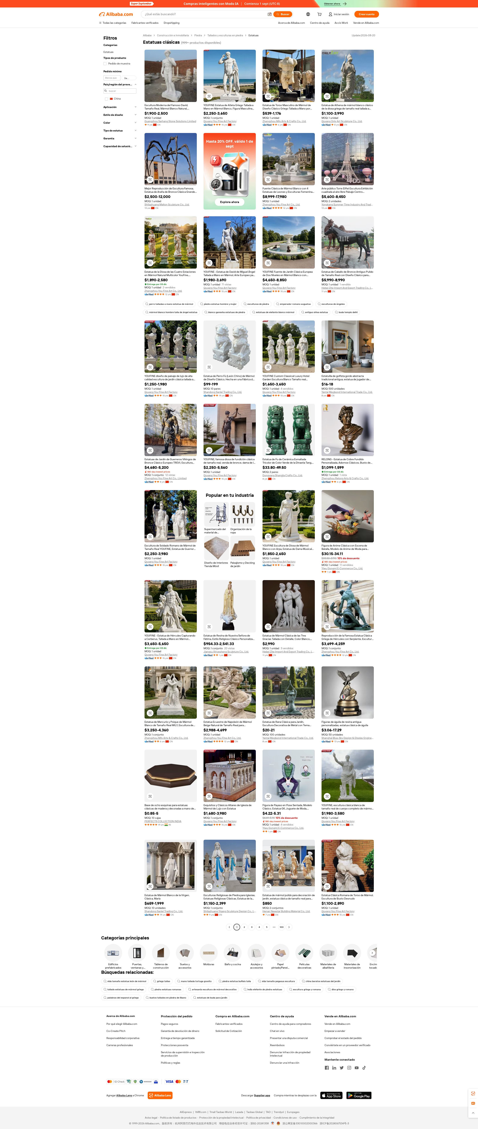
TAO (268, 1112)
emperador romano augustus (295, 304)
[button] (269, 14)
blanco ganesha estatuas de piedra (226, 312)
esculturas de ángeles (333, 304)
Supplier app (262, 1095)
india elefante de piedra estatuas (264, 989)
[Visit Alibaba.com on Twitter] (341, 1067)
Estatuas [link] (254, 35)
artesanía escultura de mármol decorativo (214, 989)
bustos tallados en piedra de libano (168, 997)
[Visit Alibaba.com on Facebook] (327, 1067)
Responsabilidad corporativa (122, 1038)
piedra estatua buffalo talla (236, 981)
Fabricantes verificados (229, 1023)
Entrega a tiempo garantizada (178, 1038)
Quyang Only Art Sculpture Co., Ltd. (342, 121)
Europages (293, 1112)
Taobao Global (254, 1112)
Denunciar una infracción (284, 1062)
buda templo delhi (348, 312)
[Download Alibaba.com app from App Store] (331, 1095)
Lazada (239, 1112)
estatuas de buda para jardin (212, 997)
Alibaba (147, 35)
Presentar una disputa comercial (289, 1038)
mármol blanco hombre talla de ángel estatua (173, 312)
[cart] (320, 14)
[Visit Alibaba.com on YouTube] (356, 1067)
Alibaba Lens (124, 1095)
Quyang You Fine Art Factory (220, 121)
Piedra (198, 35)
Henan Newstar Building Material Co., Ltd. (286, 911)
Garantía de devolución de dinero (180, 1030)
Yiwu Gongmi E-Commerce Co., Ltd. (342, 568)
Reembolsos (277, 1045)
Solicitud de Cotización (228, 1030)
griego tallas (163, 981)
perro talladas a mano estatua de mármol (171, 304)
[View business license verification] (272, 1123)
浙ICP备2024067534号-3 (334, 1123)
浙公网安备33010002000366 (300, 1123)
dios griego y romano (343, 989)
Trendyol (279, 1112)
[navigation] (120, 481)
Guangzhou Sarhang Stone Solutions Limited (170, 121)
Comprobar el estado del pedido (343, 1038)
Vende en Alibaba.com (337, 1023)
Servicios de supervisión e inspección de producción (183, 1054)
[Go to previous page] (229, 927)
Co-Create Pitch (115, 1030)
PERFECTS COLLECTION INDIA (163, 821)
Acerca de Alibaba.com (120, 1016)
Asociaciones (332, 1052)
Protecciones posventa (174, 1045)
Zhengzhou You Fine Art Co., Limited (166, 478)
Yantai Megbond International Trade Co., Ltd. (347, 392)
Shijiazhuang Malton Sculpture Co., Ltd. (167, 204)
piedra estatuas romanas (168, 989)
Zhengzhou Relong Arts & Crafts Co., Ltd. (345, 478)
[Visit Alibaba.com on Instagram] (349, 1067)
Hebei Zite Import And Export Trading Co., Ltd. (348, 287)
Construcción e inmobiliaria (173, 35)
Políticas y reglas (170, 1062)
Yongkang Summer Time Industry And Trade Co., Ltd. (348, 204)
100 (282, 927)
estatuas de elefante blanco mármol (275, 312)
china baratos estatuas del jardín (323, 981)
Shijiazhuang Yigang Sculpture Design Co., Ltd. (230, 911)
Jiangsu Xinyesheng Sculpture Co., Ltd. (226, 651)
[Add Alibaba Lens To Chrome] (160, 1095)
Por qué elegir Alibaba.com (121, 1023)
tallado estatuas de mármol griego (125, 989)
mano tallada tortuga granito (196, 981)
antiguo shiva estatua (316, 312)
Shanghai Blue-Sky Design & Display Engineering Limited (348, 737)
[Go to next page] (289, 927)
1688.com (200, 1112)
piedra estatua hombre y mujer (220, 304)
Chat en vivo (277, 1030)
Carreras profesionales (119, 1045)
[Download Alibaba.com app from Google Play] (359, 1095)
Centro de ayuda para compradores (290, 1023)
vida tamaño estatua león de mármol (126, 981)
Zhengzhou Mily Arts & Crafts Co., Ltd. (284, 121)
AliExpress (186, 1112)
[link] (473, 1093)
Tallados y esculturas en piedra (225, 35)
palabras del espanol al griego (123, 997)
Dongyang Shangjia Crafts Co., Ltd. (282, 475)
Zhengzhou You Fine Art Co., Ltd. (281, 204)
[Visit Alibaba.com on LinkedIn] (334, 1067)
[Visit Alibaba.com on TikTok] (364, 1067)
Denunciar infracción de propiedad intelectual (290, 1054)
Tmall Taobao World (220, 1112)
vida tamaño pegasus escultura (278, 981)
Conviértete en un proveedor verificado (347, 1045)
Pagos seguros (169, 1023)
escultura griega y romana (307, 989)
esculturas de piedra (258, 304)
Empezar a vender (335, 1030)
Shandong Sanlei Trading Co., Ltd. (223, 392)
